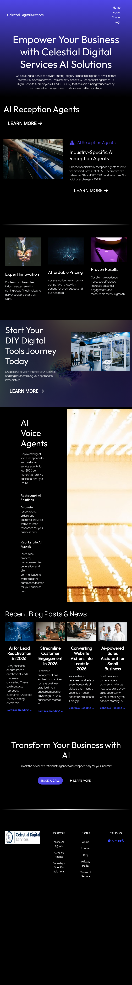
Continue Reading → (19, 710)
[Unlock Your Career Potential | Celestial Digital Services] (19, 631)
